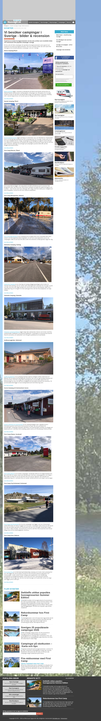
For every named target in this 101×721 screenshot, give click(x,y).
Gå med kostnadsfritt (45, 377)
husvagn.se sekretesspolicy (43, 374)
